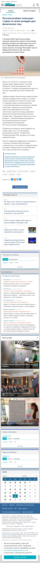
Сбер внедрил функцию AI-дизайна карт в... (17, 311)
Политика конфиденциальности (11, 512)
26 (5, 482)
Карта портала (22, 508)
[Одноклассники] (15, 179)
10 (10, 489)
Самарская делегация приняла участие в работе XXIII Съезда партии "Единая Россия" (14, 242)
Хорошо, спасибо (20, 557)
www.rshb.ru (31, 162)
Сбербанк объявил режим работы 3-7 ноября (18, 281)
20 (25, 492)
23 (5, 496)
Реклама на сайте (7, 508)
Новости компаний (27, 512)
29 (20, 482)
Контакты (5, 505)
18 (15, 492)
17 (10, 492)
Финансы (4, 14)
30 (25, 482)
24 (10, 496)
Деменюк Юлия (11, 171)
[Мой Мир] (20, 179)
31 (10, 499)
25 (15, 496)
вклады (32, 171)
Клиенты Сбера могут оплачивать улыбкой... (17, 322)
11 (15, 489)
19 (20, 492)
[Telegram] (17, 179)
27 (10, 482)
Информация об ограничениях (25, 505)
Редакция (12, 505)
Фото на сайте (7, 337)
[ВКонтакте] (12, 179)
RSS (15, 508)
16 (5, 492)
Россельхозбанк (23, 171)
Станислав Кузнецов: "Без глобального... (16, 302)
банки (18, 174)
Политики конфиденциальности (15, 550)
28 (15, 482)
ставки (5, 174)
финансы (12, 174)
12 (20, 489)
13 (25, 489)
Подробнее (19, 523)
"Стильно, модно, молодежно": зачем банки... (18, 291)
